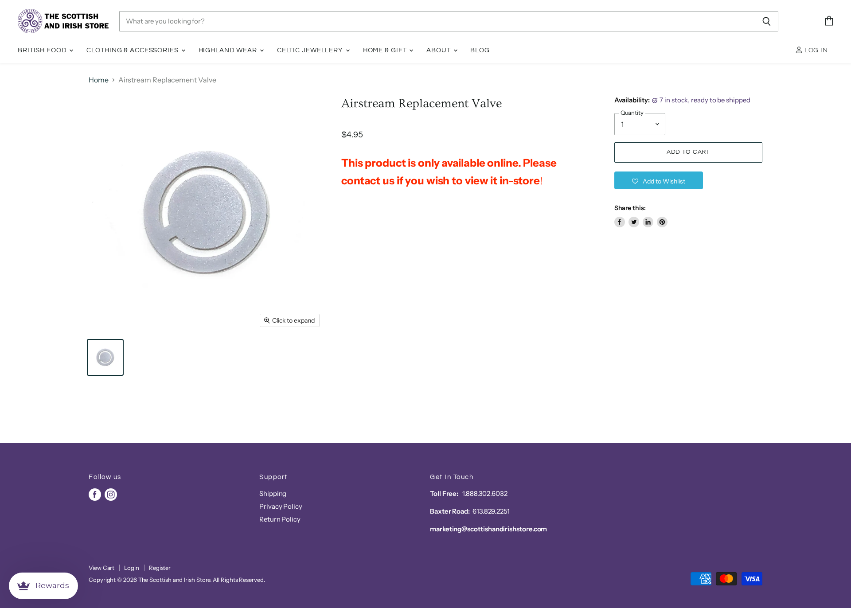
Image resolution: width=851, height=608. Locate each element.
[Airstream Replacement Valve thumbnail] (105, 357)
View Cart (101, 567)
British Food (43, 50)
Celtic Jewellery (311, 50)
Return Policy (280, 519)
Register (160, 567)
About (439, 50)
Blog (480, 50)
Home (99, 80)
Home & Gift (386, 50)
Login (131, 567)
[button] (658, 180)
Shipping (272, 493)
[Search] (766, 21)
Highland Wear (229, 50)
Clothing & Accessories (133, 50)
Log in (815, 50)
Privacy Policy (280, 506)
